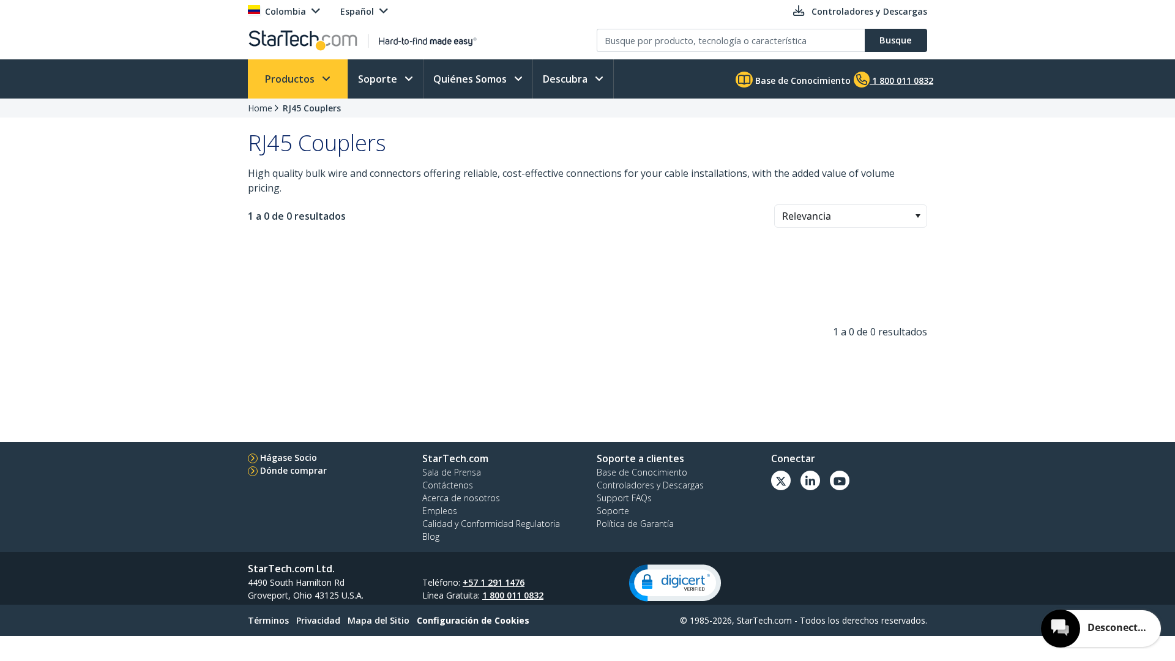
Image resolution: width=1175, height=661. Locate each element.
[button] (918, 216)
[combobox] (850, 216)
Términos (268, 620)
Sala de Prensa (451, 472)
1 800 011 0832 (512, 595)
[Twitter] (781, 480)
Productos (291, 79)
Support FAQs (624, 498)
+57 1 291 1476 (493, 582)
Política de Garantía (635, 523)
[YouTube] (839, 480)
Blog (430, 536)
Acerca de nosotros (461, 498)
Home (260, 108)
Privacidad (318, 620)
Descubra (566, 79)
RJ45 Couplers (312, 108)
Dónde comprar (293, 470)
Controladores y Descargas (650, 485)
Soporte (379, 79)
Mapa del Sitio (378, 620)
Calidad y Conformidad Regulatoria (491, 523)
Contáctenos (447, 485)
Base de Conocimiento (802, 80)
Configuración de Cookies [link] (473, 620)
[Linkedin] (810, 480)
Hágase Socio (288, 457)
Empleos (439, 511)
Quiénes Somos (471, 79)
